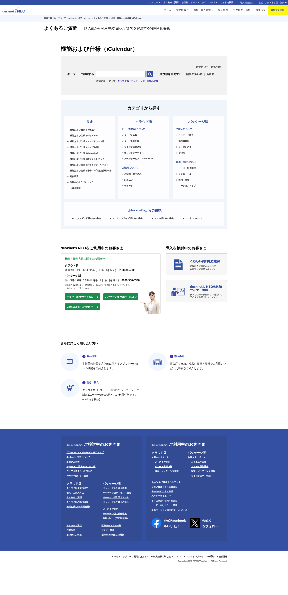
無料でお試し (278, 10)
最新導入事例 (73, 462)
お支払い (128, 180)
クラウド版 (123, 81)
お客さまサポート (160, 457)
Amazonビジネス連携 (77, 475)
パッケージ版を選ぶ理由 (115, 488)
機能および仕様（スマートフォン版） (88, 141)
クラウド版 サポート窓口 (80, 296)
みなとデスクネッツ (161, 496)
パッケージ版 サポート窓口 (119, 296)
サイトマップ (120, 556)
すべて (112, 81)
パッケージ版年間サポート (116, 497)
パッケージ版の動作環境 (115, 513)
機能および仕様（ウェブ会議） (85, 147)
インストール (185, 174)
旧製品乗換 (152, 81)
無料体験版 (183, 141)
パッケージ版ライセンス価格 (117, 492)
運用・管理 (183, 180)
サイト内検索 (226, 2)
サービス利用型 (131, 141)
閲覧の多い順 (194, 74)
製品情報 (92, 356)
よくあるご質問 (170, 2)
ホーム (167, 10)
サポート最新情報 (163, 466)
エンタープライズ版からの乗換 (127, 218)
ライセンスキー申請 (201, 476)
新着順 (210, 74)
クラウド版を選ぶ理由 (77, 488)
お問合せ (261, 10)
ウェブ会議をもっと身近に (79, 471)
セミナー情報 (108, 530)
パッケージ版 (138, 81)
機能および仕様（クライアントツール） (89, 164)
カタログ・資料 (241, 10)
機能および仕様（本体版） (83, 129)
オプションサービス (134, 152)
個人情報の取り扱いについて (167, 556)
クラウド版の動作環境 (77, 502)
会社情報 (223, 556)
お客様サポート (189, 2)
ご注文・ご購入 (186, 135)
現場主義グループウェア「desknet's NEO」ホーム (67, 18)
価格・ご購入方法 (75, 492)
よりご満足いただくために (165, 500)
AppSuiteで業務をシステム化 (81, 466)
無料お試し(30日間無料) (78, 506)
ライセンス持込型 (133, 147)
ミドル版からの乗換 (164, 218)
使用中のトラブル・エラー (83, 182)
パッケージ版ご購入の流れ (116, 502)
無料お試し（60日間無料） (116, 518)
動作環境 (74, 176)
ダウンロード (208, 2)
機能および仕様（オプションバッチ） (88, 159)
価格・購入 (93, 382)
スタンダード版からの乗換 (88, 218)
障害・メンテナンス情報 (167, 471)
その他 (181, 152)
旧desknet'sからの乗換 (113, 534)
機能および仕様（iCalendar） (130, 18)
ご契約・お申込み (133, 174)
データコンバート (193, 218)
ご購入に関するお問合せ (80, 306)
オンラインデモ (74, 534)
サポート (128, 185)
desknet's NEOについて (78, 457)
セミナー (154, 2)
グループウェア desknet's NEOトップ (85, 452)
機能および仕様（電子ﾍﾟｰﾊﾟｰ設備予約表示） (92, 170)
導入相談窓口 (262, 2)
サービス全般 (130, 135)
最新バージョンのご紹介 (163, 510)
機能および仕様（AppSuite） (84, 135)
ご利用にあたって (140, 556)
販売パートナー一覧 (111, 525)
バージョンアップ (187, 185)
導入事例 (223, 10)
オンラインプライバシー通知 (200, 556)
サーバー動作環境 (187, 168)
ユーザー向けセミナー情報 (165, 505)
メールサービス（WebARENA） (140, 158)
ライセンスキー (186, 147)
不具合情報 (75, 188)
